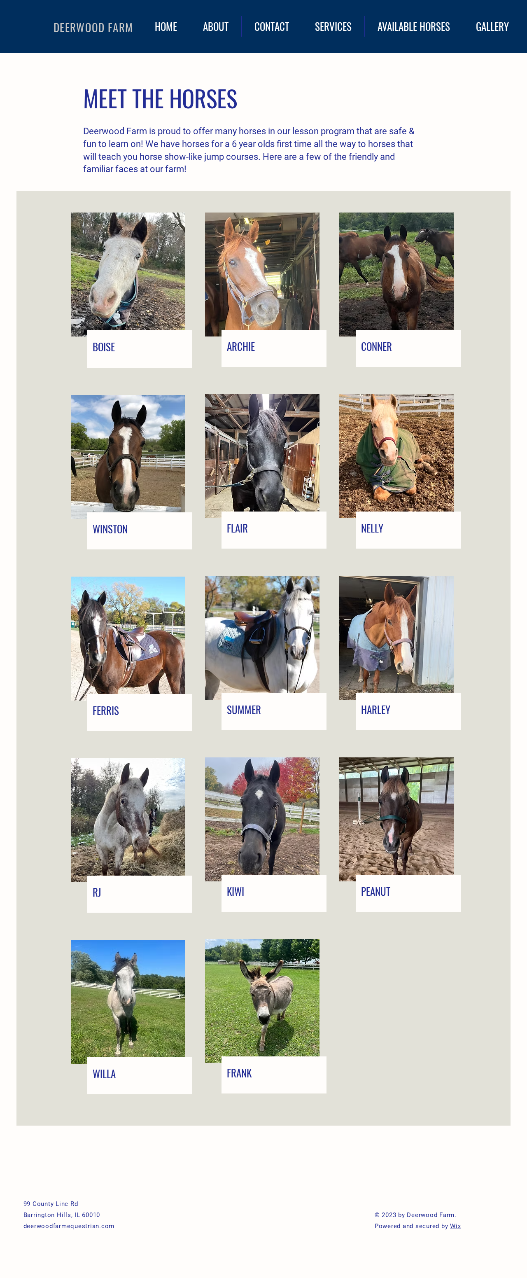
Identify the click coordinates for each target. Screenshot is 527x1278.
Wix (455, 1226)
